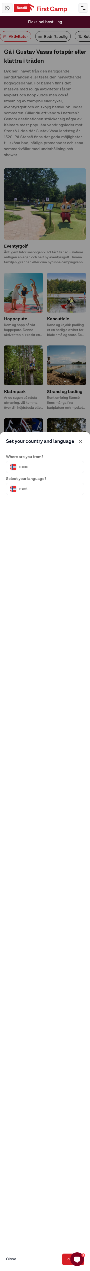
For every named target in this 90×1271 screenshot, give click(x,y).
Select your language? (26, 479)
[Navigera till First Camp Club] (7, 8)
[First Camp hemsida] (45, 7)
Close (11, 1259)
